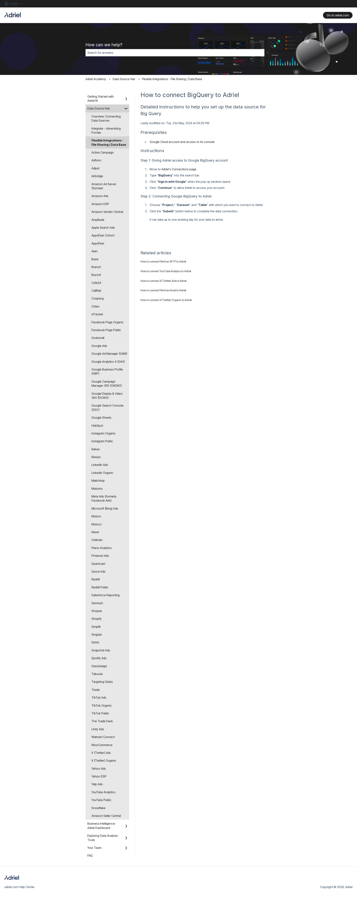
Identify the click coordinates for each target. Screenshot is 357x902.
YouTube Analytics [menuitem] (103, 792)
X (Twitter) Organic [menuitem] (103, 760)
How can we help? (104, 44)
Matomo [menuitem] (97, 488)
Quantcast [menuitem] (98, 564)
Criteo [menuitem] (95, 306)
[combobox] (175, 52)
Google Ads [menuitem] (99, 346)
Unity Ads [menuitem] (97, 729)
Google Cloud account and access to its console (182, 142)
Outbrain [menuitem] (97, 540)
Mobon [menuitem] (96, 516)
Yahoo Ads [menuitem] (98, 768)
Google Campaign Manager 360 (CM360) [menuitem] (106, 383)
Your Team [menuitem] (94, 848)
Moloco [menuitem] (96, 524)
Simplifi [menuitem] (96, 627)
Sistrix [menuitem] (95, 642)
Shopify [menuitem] (96, 619)
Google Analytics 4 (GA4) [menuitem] (108, 361)
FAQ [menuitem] (90, 855)
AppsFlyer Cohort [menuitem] (103, 235)
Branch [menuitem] (96, 267)
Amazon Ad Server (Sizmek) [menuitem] (103, 186)
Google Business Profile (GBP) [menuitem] (107, 371)
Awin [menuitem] (94, 251)
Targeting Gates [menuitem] (102, 682)
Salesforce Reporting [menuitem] (105, 595)
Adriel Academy (96, 79)
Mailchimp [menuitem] (98, 480)
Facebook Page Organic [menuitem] (107, 322)
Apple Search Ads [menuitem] (103, 227)
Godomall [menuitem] (97, 338)
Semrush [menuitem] (97, 603)
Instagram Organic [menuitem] (103, 433)
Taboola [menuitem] (97, 674)
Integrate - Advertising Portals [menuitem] (106, 130)
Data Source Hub (124, 79)
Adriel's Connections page (178, 169)
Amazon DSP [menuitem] (100, 204)
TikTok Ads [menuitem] (98, 697)
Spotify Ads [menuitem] (99, 658)
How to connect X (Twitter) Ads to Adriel (163, 280)
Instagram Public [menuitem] (102, 441)
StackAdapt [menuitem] (99, 666)
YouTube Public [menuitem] (101, 800)
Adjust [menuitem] (95, 168)
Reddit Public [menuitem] (99, 587)
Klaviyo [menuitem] (96, 457)
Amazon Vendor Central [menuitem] (107, 212)
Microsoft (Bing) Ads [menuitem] (104, 508)
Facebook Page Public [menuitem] (106, 330)
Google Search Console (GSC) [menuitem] (107, 407)
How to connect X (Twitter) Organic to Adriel (166, 300)
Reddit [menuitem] (95, 579)
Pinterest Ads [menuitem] (100, 556)
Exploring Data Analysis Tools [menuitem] (102, 838)
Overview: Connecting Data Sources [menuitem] (106, 118)
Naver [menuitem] (95, 532)
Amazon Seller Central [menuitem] (106, 816)
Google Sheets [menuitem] (101, 417)
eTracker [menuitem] (97, 314)
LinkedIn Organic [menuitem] (102, 473)
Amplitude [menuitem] (97, 220)
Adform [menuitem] (96, 160)
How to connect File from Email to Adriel (163, 290)
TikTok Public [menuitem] (100, 713)
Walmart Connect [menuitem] (103, 737)
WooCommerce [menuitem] (101, 745)
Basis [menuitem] (95, 259)
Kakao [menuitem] (95, 449)
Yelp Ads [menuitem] (97, 784)
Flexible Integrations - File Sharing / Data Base (172, 79)
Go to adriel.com (338, 15)
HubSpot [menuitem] (97, 425)
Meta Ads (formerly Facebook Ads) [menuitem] (103, 498)
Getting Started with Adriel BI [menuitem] (100, 98)
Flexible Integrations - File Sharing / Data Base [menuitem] (108, 142)
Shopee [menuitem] (96, 611)
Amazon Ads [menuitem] (99, 196)
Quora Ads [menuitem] (98, 571)
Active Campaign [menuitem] (102, 152)
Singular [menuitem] (96, 634)
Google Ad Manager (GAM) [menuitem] (109, 353)
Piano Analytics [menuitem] (101, 548)
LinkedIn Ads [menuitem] (99, 465)
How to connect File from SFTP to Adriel (163, 261)
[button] (126, 97)
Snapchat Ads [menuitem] (100, 650)
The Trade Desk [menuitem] (102, 721)
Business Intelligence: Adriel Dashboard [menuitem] (101, 825)
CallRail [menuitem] (96, 290)
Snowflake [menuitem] (98, 808)
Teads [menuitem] (95, 690)
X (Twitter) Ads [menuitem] (101, 753)
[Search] (267, 52)
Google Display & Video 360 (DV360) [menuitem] (107, 396)
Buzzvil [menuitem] (96, 275)
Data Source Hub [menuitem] (98, 108)
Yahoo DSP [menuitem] (99, 776)
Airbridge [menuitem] (97, 176)
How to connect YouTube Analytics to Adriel (166, 271)
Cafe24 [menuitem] (96, 283)
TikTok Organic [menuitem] (101, 705)
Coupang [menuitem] (97, 298)
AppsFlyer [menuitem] (97, 243)
